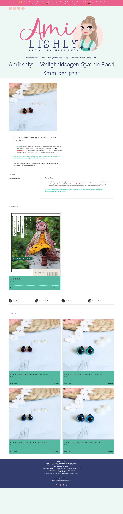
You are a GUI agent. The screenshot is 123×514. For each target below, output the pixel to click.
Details (57, 288)
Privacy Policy (61, 477)
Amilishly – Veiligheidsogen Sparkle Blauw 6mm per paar (30, 442)
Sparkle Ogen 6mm (21, 165)
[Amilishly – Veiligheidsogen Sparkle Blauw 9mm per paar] (88, 413)
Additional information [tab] (14, 178)
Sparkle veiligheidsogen (52, 164)
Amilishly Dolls (15, 279)
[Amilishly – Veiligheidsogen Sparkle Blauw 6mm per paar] (34, 413)
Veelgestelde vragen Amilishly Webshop (61, 480)
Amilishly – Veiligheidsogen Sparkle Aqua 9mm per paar (83, 374)
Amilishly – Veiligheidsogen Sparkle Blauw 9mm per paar (83, 442)
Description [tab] (12, 174)
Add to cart (14, 288)
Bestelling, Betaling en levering (61, 478)
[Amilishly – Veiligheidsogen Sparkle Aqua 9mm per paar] (88, 345)
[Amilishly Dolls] (34, 244)
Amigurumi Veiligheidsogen (38, 164)
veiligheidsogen (30, 165)
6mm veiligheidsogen (24, 164)
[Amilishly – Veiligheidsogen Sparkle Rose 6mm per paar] (34, 345)
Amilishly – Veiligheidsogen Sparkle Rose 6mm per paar (29, 374)
